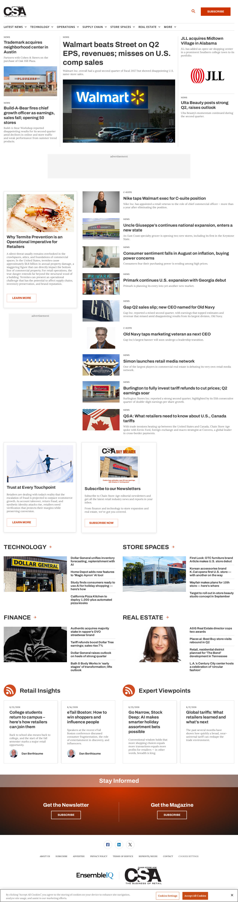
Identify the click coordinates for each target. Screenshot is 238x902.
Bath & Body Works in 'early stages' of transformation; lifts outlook (91, 667)
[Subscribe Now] (119, 464)
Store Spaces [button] (120, 27)
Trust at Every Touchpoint (31, 487)
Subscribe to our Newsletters (113, 488)
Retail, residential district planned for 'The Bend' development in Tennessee (208, 653)
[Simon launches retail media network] (101, 365)
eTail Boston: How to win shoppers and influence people (87, 717)
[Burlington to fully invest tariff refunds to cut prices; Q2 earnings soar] (101, 392)
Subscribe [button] (66, 814)
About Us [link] (45, 856)
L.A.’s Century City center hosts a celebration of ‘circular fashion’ (212, 667)
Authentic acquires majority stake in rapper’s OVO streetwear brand (90, 632)
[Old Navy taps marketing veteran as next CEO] (101, 337)
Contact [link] (168, 856)
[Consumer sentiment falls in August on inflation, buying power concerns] (101, 257)
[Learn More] (40, 213)
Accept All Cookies (195, 895)
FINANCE (18, 617)
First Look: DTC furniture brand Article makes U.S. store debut (211, 559)
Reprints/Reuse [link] (148, 856)
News (126, 219)
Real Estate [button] (148, 27)
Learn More (21, 297)
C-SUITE (127, 192)
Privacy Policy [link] (98, 856)
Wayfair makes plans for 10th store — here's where (210, 584)
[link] (108, 845)
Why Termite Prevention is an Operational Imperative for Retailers (34, 242)
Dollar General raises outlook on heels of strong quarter (91, 654)
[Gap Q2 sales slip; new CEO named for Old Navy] (101, 311)
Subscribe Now (101, 522)
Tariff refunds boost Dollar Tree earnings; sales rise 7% (92, 644)
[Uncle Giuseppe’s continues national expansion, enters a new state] (101, 229)
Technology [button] (39, 27)
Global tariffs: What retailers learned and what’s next (206, 717)
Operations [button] (66, 27)
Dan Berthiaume (32, 753)
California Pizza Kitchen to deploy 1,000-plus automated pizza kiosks (91, 600)
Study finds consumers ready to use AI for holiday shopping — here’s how (93, 586)
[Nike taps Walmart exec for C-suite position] (101, 202)
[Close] (232, 895)
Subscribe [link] (61, 856)
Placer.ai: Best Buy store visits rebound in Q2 (211, 640)
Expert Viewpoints (165, 690)
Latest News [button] (13, 27)
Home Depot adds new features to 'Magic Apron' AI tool (92, 573)
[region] (119, 895)
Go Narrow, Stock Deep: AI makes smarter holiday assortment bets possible (145, 722)
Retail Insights (40, 690)
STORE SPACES (146, 547)
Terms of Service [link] (123, 856)
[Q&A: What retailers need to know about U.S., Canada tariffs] (101, 422)
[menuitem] (17, 26)
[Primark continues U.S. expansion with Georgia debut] (101, 284)
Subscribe (215, 11)
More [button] (168, 27)
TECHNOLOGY (25, 547)
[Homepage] (15, 11)
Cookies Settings (188, 856)
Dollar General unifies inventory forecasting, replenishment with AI (93, 561)
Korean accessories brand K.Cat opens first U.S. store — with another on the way (210, 572)
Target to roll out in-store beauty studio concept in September (212, 594)
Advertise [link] (79, 856)
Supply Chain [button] (93, 27)
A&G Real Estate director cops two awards (211, 630)
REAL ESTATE (143, 617)
